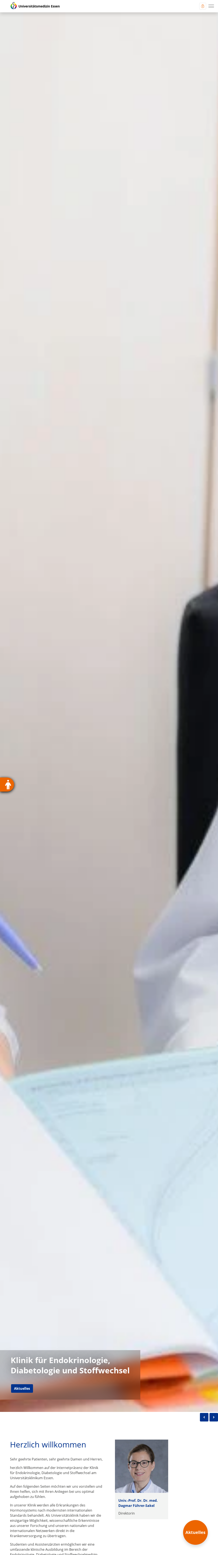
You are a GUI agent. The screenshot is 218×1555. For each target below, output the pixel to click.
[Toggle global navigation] (202, 6)
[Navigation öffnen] (211, 6)
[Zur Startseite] (32, 6)
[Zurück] (204, 1417)
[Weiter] (213, 1417)
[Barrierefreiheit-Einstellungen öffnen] (7, 785)
